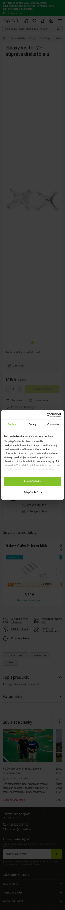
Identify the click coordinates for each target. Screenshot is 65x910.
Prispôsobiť (31, 492)
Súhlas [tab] (12, 424)
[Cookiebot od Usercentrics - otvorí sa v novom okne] (46, 415)
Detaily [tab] (32, 424)
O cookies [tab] (53, 424)
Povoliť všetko (32, 481)
